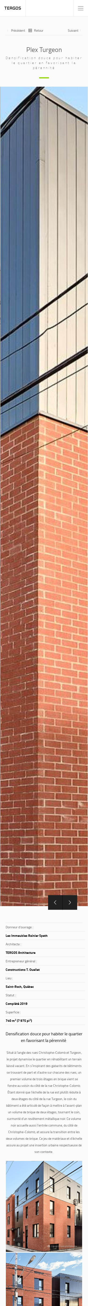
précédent (18, 30)
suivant (73, 30)
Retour (38, 30)
